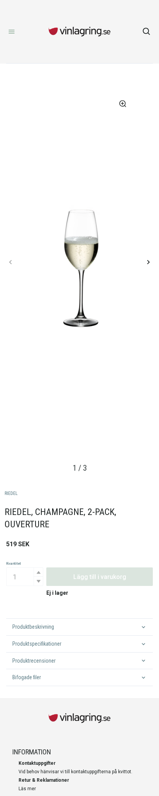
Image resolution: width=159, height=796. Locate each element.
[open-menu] (11, 31)
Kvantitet (13, 563)
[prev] (10, 262)
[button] (38, 572)
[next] (148, 262)
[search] (146, 31)
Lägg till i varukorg (99, 577)
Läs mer (27, 788)
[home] (79, 31)
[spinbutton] (24, 576)
